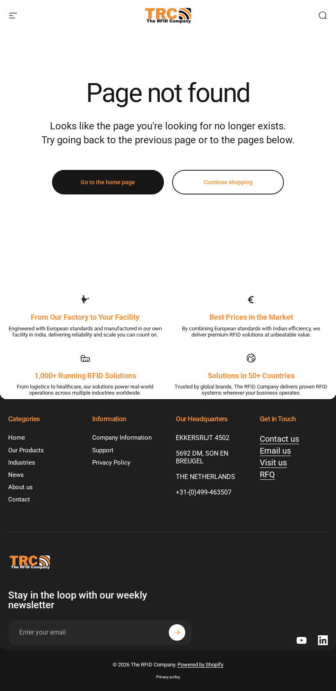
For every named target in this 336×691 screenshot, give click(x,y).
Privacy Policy (111, 462)
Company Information (122, 437)
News (16, 475)
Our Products (26, 450)
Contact (19, 499)
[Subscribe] (177, 632)
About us (20, 487)
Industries (21, 462)
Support (103, 450)
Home (16, 437)
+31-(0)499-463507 (204, 492)
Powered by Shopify (200, 665)
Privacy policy (168, 677)
